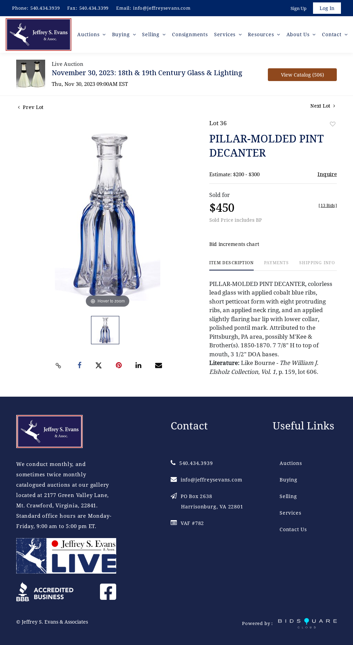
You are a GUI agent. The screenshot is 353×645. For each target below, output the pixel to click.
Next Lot (321, 106)
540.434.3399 (94, 8)
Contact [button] (332, 34)
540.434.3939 (45, 8)
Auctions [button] (89, 34)
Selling (288, 496)
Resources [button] (261, 34)
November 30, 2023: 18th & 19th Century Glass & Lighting (147, 72)
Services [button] (225, 34)
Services (290, 512)
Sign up (298, 8)
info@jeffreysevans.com (162, 8)
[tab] (231, 265)
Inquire (327, 173)
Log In (327, 8)
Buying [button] (122, 34)
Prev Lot (32, 107)
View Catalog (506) (302, 74)
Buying (288, 479)
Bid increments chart (234, 244)
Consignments (190, 34)
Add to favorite (333, 124)
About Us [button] (298, 34)
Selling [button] (151, 34)
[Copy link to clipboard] (58, 365)
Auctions (291, 463)
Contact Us (293, 529)
